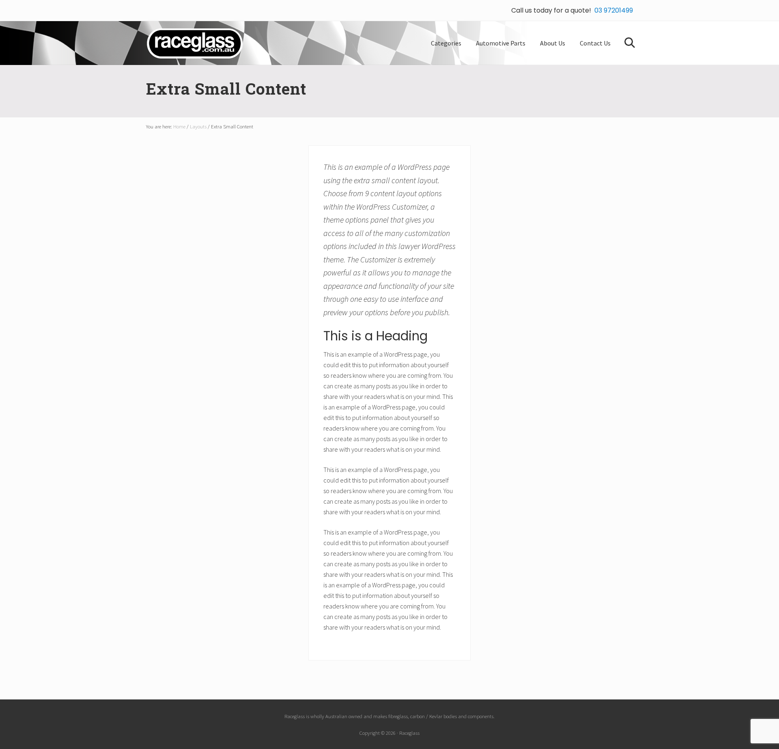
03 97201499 (613, 10)
